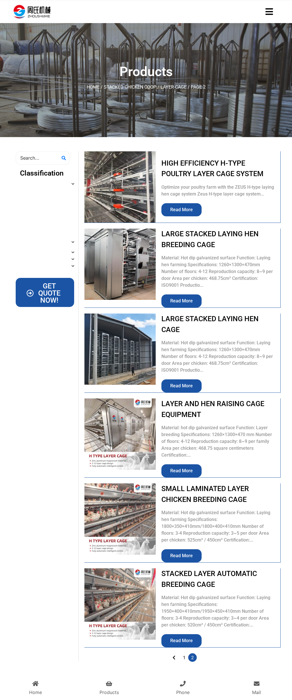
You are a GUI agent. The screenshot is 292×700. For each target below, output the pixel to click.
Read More (181, 209)
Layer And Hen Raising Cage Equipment (212, 409)
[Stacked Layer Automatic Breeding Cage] (120, 604)
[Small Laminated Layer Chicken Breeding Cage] (120, 519)
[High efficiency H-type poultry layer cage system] (120, 187)
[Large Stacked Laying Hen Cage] (120, 349)
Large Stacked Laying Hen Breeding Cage (210, 239)
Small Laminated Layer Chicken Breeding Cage (205, 494)
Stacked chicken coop (130, 87)
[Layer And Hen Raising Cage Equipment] (120, 434)
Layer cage (173, 87)
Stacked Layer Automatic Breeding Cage (209, 579)
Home (93, 87)
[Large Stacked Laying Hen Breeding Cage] (120, 264)
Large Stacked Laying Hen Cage (210, 324)
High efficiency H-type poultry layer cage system (212, 168)
